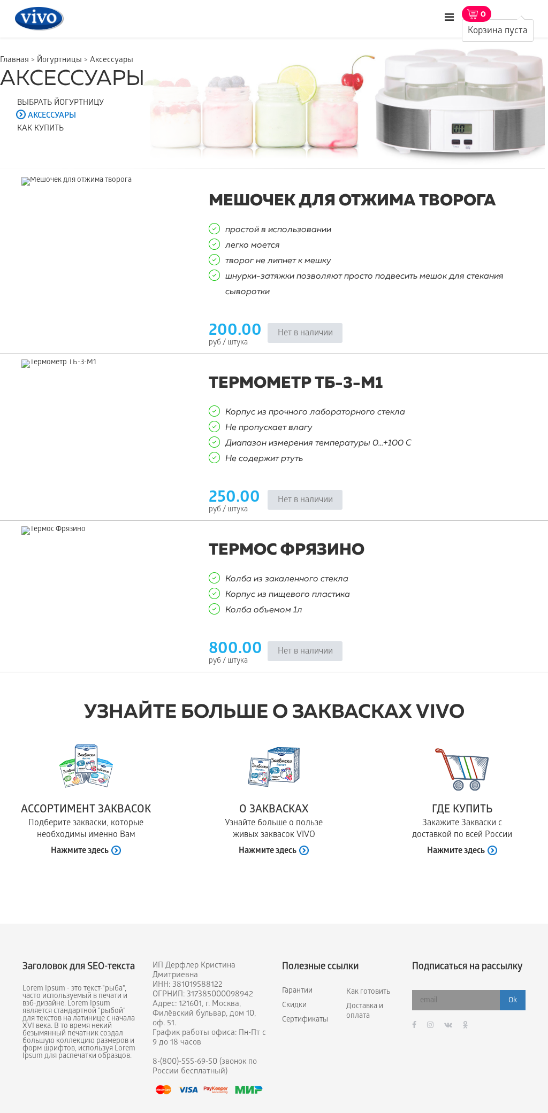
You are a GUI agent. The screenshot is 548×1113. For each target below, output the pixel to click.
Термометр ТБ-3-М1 (296, 383)
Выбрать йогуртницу (60, 103)
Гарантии (297, 991)
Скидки (294, 1005)
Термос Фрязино (286, 550)
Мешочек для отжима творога (352, 201)
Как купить (40, 129)
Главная (14, 60)
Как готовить (368, 992)
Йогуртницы (59, 60)
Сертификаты (305, 1020)
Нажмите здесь (80, 851)
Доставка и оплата (364, 1011)
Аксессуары (52, 116)
